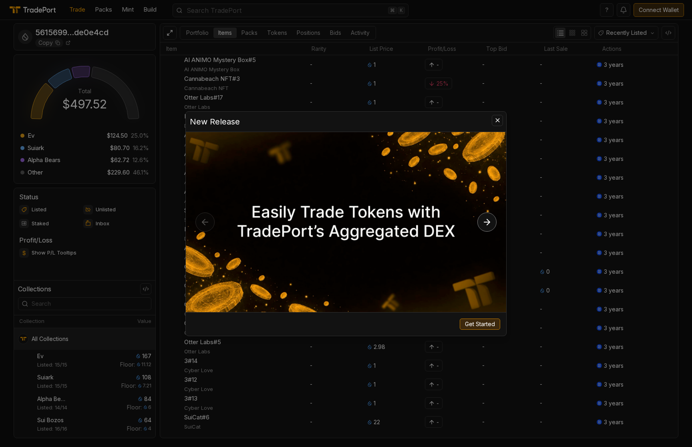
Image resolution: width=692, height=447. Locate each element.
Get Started (480, 324)
